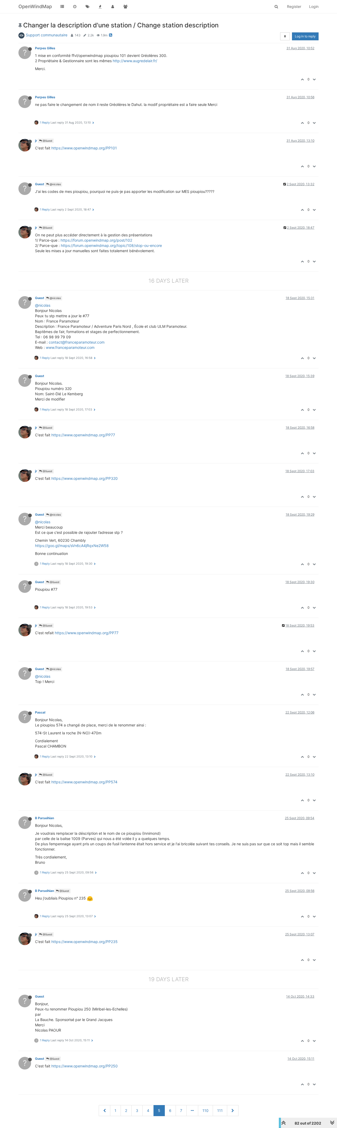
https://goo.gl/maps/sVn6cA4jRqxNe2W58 (72, 545)
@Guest (47, 140)
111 (220, 1110)
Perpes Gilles (45, 48)
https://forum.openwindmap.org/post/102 (96, 240)
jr (36, 141)
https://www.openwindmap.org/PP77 (83, 435)
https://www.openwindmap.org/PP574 (84, 782)
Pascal (40, 712)
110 (205, 1110)
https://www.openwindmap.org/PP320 (84, 478)
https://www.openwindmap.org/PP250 (84, 1066)
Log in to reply (305, 36)
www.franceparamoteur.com (70, 347)
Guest (39, 184)
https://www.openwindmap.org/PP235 (84, 941)
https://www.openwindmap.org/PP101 (84, 148)
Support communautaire (46, 35)
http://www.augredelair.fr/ (135, 60)
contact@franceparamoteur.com (77, 342)
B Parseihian (44, 818)
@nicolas (55, 184)
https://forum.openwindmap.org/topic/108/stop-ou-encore (111, 245)
